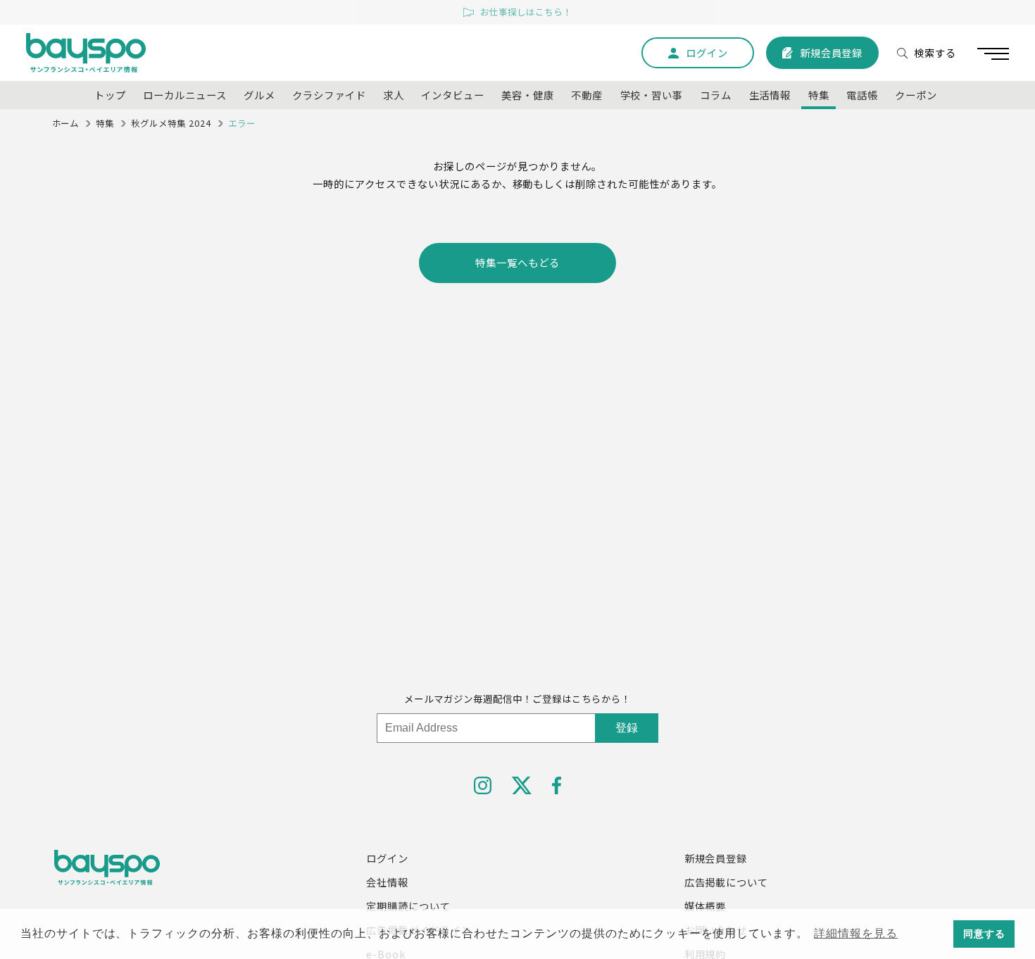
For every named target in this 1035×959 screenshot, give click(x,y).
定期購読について (408, 905)
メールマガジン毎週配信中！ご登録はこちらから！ (517, 698)
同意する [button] (984, 933)
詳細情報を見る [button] (856, 933)
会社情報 (387, 882)
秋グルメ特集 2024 (171, 123)
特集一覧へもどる (517, 262)
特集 (105, 123)
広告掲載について (726, 882)
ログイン (387, 858)
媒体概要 (705, 905)
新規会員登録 (716, 858)
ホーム (66, 123)
